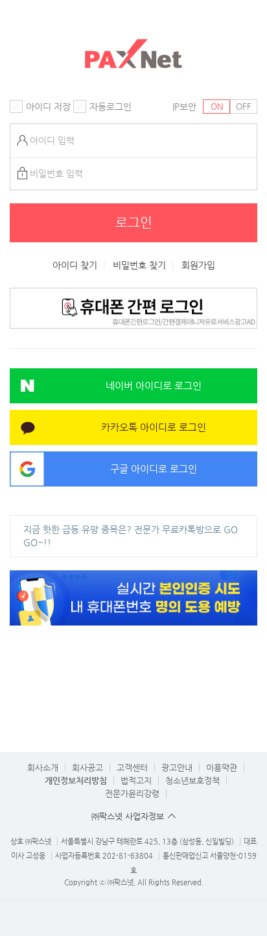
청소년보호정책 (192, 780)
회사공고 (87, 767)
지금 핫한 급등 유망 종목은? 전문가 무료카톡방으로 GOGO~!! (130, 536)
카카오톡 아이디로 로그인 (153, 427)
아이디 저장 (48, 106)
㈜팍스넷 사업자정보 (127, 816)
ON (217, 106)
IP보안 (184, 106)
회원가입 (198, 265)
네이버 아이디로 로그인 (154, 385)
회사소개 (42, 767)
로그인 (133, 222)
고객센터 (132, 767)
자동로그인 (110, 106)
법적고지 (136, 780)
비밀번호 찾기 (139, 265)
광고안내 (176, 767)
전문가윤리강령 (132, 793)
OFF (243, 106)
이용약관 (221, 767)
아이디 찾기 (74, 265)
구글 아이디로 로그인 (153, 468)
